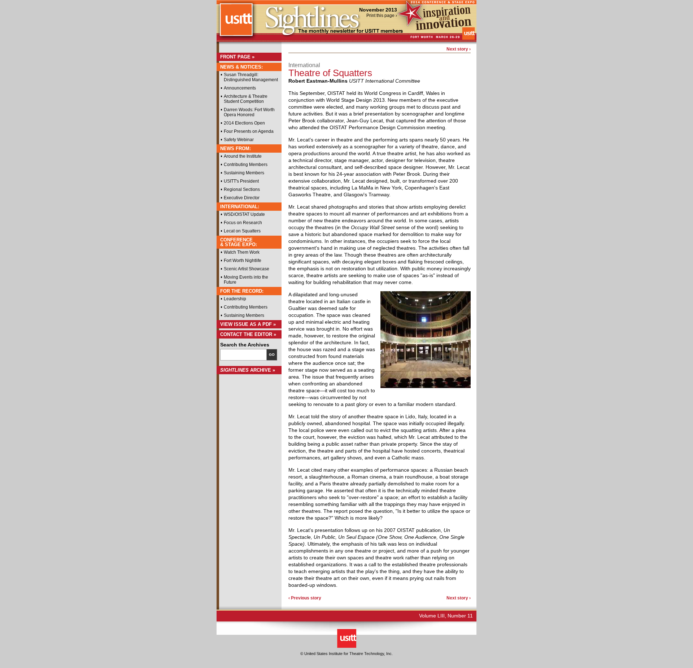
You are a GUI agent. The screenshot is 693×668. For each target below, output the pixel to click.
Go (272, 355)
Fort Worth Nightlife (242, 260)
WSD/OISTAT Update (244, 214)
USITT (236, 23)
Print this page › (381, 15)
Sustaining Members (244, 172)
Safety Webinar (239, 139)
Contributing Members (245, 164)
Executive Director (242, 197)
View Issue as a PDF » (248, 324)
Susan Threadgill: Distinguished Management (251, 77)
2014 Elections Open (244, 123)
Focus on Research (243, 222)
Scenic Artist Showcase (246, 268)
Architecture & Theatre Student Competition (245, 99)
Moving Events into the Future (246, 280)
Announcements (240, 88)
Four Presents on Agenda (249, 131)
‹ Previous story (304, 598)
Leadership (235, 298)
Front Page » (237, 57)
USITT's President (241, 181)
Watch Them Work (242, 252)
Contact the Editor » (248, 334)
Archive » (247, 370)
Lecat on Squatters (242, 230)
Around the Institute (243, 156)
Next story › (458, 49)
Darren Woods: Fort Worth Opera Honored (249, 112)
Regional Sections (242, 189)
